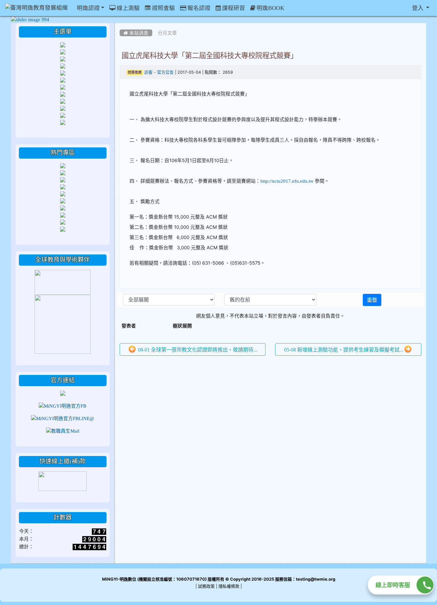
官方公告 (165, 72)
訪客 (148, 72)
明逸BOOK (269, 8)
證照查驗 (163, 8)
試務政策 (206, 586)
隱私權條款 (229, 586)
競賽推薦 (135, 72)
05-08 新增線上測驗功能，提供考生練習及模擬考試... (343, 349)
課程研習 (233, 8)
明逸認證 (87, 8)
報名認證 (198, 8)
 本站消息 (135, 32)
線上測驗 (127, 8)
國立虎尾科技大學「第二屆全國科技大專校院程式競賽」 (210, 55)
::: (121, 25)
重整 (372, 300)
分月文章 (167, 32)
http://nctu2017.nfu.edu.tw (287, 180)
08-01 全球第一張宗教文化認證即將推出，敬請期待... (197, 349)
